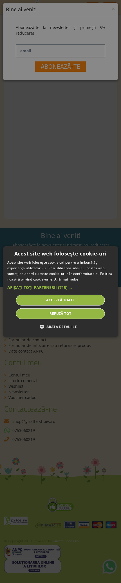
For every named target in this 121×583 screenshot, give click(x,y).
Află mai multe (66, 279)
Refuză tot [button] (60, 313)
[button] (60, 287)
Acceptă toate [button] (60, 299)
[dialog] (60, 291)
